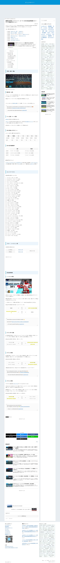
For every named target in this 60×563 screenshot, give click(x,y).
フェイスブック (7, 533)
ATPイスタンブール (14, 35)
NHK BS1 (7, 119)
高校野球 (50, 35)
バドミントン (44, 29)
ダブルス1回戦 (10, 67)
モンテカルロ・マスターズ (15, 40)
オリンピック (51, 37)
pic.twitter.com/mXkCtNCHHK (25, 406)
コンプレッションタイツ (10, 162)
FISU (42, 39)
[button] (22, 439)
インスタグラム (7, 531)
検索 (48, 560)
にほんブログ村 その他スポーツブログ (11, 547)
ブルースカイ (7, 530)
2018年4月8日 (24, 110)
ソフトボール (51, 30)
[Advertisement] (30, 11)
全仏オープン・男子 (14, 31)
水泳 (46, 30)
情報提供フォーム (8, 534)
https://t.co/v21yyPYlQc (15, 321)
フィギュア (48, 34)
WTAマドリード (25, 34)
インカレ (45, 27)
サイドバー (53, 560)
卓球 (43, 30)
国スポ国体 (51, 27)
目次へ (43, 560)
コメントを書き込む (22, 516)
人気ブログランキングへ (9, 546)
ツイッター (7, 529)
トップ (50, 560)
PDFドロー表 (20, 249)
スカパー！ (7, 121)
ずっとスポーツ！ (8, 525)
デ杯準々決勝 (15, 103)
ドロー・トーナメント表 (11, 60)
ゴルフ (48, 32)
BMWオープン (13, 37)
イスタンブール (15, 383)
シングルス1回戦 (10, 63)
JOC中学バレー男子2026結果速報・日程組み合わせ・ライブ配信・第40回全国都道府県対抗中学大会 (30, 527)
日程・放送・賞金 (10, 52)
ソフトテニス (51, 29)
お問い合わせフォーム (8, 527)
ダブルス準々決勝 (11, 64)
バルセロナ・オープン (14, 38)
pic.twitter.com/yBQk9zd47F (24, 321)
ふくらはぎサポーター (18, 162)
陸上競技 (44, 32)
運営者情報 (7, 526)
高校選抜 (50, 26)
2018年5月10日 (25, 374)
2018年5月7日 (21, 324)
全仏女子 (20, 31)
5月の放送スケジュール (29, 121)
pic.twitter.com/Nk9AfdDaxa (24, 372)
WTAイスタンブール (22, 35)
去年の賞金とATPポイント (12, 56)
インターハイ (44, 26)
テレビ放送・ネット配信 (11, 55)
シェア (46, 560)
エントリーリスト (10, 59)
